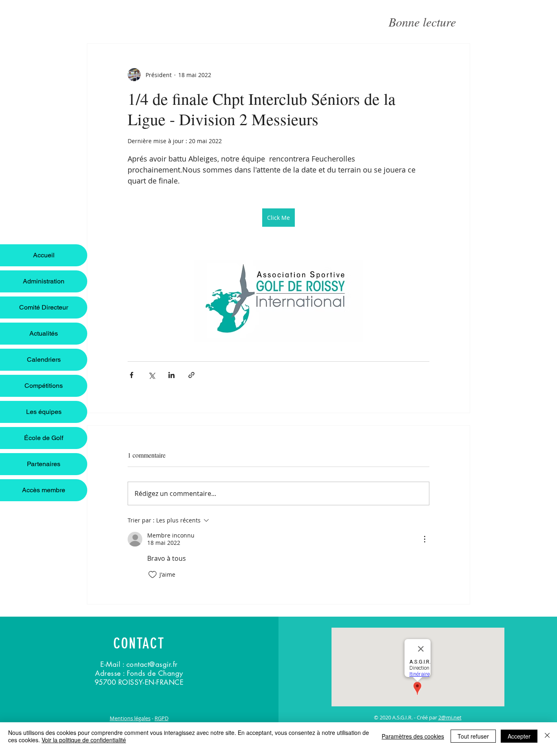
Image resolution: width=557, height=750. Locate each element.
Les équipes (44, 412)
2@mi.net (450, 717)
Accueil (44, 255)
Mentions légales (130, 718)
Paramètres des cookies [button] (413, 736)
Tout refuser (473, 736)
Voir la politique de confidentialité (84, 740)
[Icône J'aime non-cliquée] (152, 575)
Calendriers (44, 359)
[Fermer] (547, 736)
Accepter (519, 736)
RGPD (161, 718)
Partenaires (43, 464)
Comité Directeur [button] (43, 307)
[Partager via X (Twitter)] (151, 375)
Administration (43, 281)
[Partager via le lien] (191, 375)
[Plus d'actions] (424, 539)
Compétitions (43, 385)
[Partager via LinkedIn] (171, 375)
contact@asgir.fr (152, 664)
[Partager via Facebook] (131, 375)
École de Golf (43, 438)
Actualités (43, 333)
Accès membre (43, 490)
